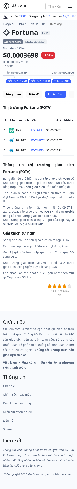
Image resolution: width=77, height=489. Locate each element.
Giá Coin (14, 6)
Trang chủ (8, 24)
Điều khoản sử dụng (17, 403)
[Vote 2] (54, 286)
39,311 (23, 16)
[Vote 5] (69, 286)
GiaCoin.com (36, 474)
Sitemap (8, 429)
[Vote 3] (59, 286)
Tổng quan (13, 94)
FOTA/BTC (38, 140)
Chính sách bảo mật (17, 394)
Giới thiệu (10, 386)
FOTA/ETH (38, 130)
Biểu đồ (34, 94)
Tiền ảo (22, 24)
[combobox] (54, 6)
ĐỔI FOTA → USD (40, 81)
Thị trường (56, 24)
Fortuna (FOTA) (37, 24)
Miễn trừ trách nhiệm (18, 412)
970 (48, 16)
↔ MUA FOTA (61, 81)
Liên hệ (8, 420)
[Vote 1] (49, 286)
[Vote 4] (64, 286)
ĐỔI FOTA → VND (17, 81)
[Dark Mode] (5, 16)
